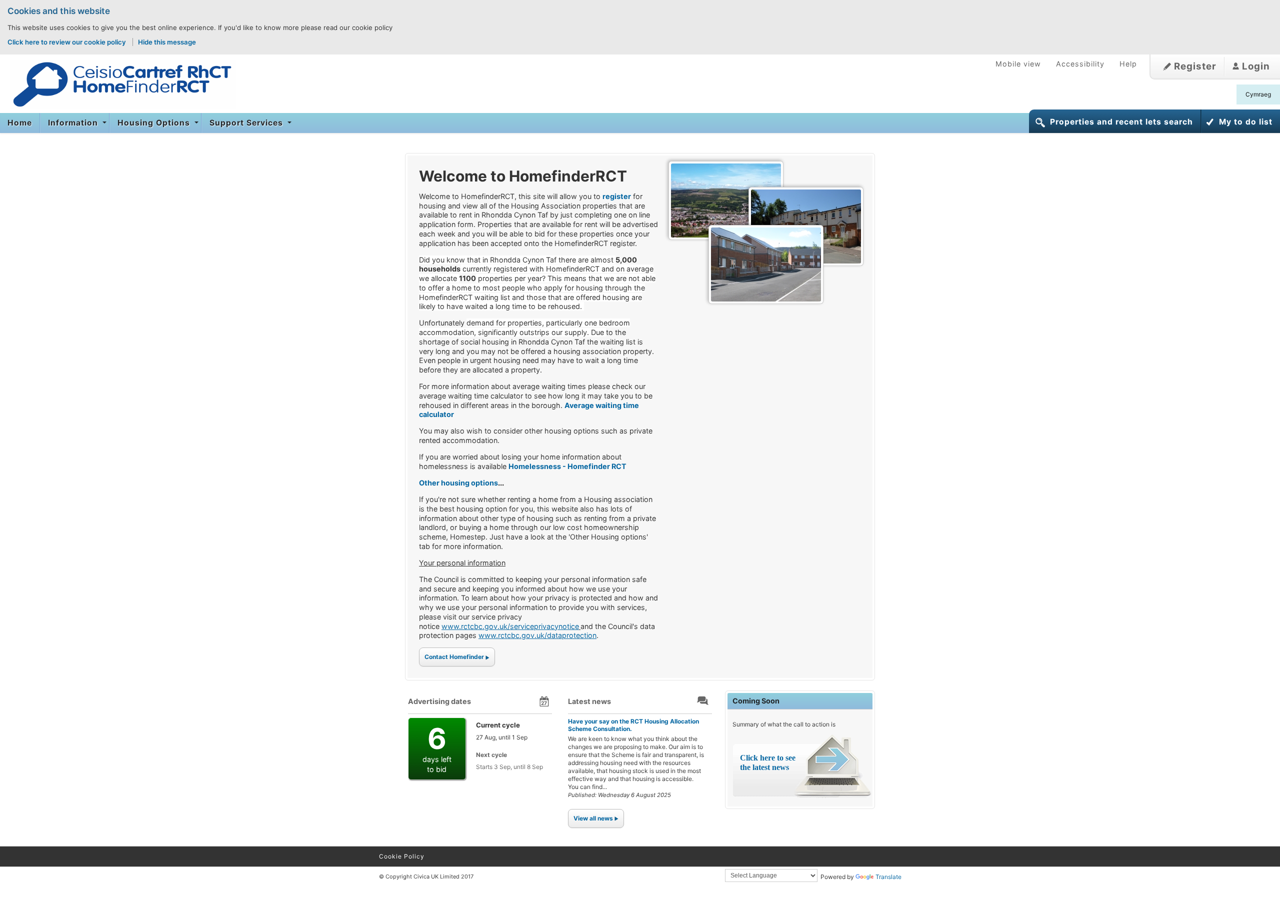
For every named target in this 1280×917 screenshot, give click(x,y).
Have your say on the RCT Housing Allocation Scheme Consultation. (633, 725)
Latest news (589, 701)
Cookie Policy (401, 856)
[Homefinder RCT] (118, 84)
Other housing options (458, 482)
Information (74, 123)
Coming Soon (756, 700)
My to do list (1245, 121)
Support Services (248, 123)
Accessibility (1080, 64)
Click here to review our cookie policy (68, 42)
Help (1128, 64)
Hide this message (167, 42)
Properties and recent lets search (1121, 121)
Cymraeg (1258, 94)
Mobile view (1018, 64)
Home (20, 123)
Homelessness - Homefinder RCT (567, 466)
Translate (889, 876)
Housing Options (155, 123)
